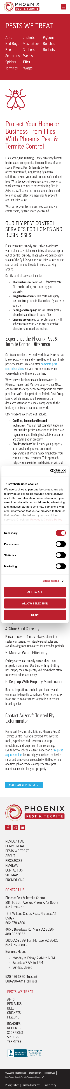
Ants (8, 38)
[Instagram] (15, 827)
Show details (51, 580)
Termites (11, 68)
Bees (8, 50)
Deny (35, 614)
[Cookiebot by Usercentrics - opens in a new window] (50, 471)
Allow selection (35, 603)
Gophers (28, 50)
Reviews (11, 866)
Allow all (35, 591)
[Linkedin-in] (22, 827)
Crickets (28, 38)
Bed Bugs (12, 44)
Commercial (15, 846)
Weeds (28, 56)
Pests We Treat (17, 851)
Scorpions (12, 56)
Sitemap (11, 875)
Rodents (49, 50)
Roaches (49, 44)
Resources (13, 861)
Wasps (27, 68)
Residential (14, 841)
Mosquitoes (31, 44)
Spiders (10, 62)
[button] (63, 6)
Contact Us (14, 870)
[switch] (61, 544)
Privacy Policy (11, 1085)
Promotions (14, 880)
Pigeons (48, 38)
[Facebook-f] (8, 827)
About (10, 856)
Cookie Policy (50, 1085)
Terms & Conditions (31, 1085)
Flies (26, 62)
